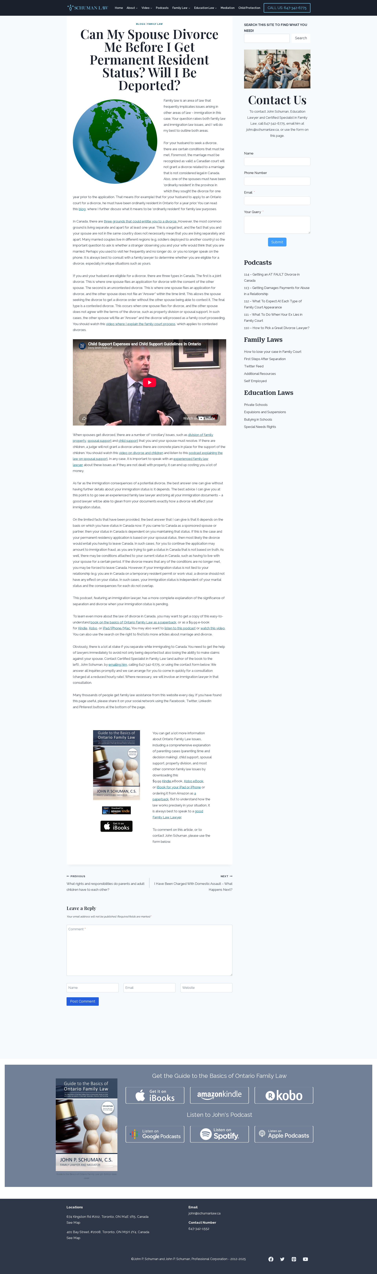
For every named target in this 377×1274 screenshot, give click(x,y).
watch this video (212, 628)
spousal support (100, 441)
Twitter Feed (254, 366)
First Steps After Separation (265, 359)
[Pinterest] (294, 1259)
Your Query (252, 212)
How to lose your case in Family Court (272, 352)
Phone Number (255, 173)
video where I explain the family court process (140, 324)
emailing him (118, 664)
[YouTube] (305, 1259)
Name (73, 988)
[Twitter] (282, 1259)
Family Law (155, 24)
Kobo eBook (193, 781)
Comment (77, 929)
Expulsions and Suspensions (265, 412)
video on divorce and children (141, 453)
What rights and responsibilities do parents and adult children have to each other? (106, 883)
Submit (277, 242)
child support (128, 441)
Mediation (227, 7)
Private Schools (256, 405)
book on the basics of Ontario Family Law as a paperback (133, 622)
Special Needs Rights (260, 427)
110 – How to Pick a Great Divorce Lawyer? (276, 328)
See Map (73, 1238)
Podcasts (162, 7)
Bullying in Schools (258, 419)
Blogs (140, 24)
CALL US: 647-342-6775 (287, 8)
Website (188, 988)
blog (82, 209)
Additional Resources (260, 374)
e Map (75, 1222)
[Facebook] (271, 1259)
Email (129, 988)
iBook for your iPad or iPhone (179, 787)
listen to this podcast (180, 628)
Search (301, 38)
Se (69, 1222)
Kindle (82, 628)
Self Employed (255, 381)
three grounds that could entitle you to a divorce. (141, 221)
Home (119, 7)
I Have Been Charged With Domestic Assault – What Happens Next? (193, 883)
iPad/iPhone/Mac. (117, 628)
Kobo (93, 628)
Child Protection (249, 7)
